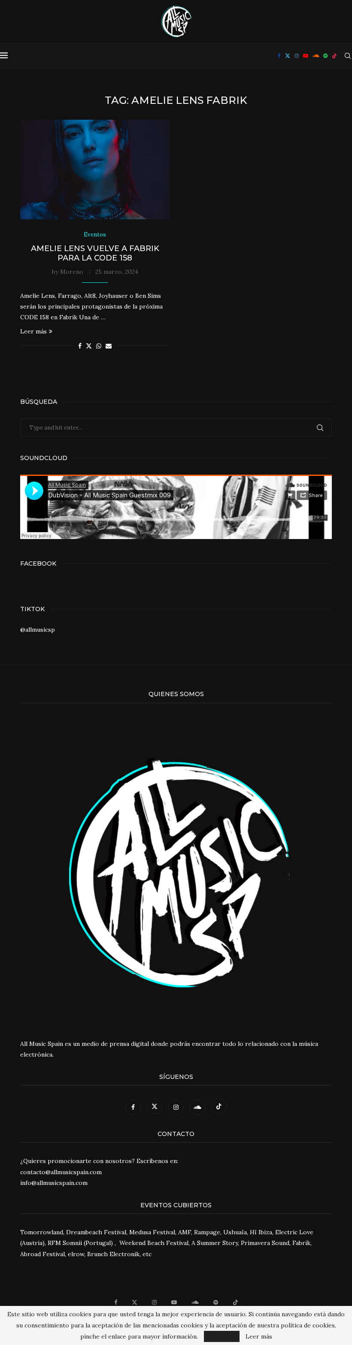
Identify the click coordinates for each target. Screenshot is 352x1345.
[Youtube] (305, 55)
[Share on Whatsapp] (98, 346)
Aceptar (221, 1336)
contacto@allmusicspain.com (61, 1172)
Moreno (71, 272)
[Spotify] (325, 55)
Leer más (33, 331)
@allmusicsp (37, 629)
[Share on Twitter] (89, 346)
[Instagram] (296, 55)
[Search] (347, 55)
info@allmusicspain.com (54, 1183)
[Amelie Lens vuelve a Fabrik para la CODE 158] (95, 170)
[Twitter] (287, 55)
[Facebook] (279, 55)
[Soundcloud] (316, 55)
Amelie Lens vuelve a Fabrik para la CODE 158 (95, 253)
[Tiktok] (334, 55)
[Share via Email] (109, 346)
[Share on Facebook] (80, 346)
